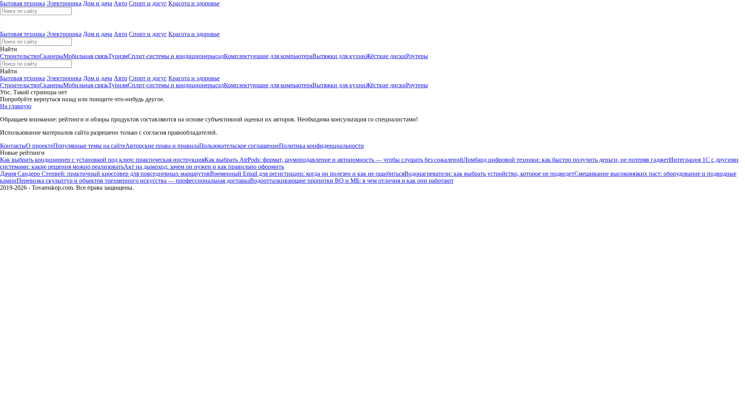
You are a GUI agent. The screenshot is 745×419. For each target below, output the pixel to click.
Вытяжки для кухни (339, 56)
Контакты (13, 145)
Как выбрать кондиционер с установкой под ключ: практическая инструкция (102, 159)
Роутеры (417, 56)
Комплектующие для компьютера (268, 56)
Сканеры (51, 56)
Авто (120, 3)
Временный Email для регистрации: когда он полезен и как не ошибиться (307, 173)
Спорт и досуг (148, 3)
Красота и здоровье (194, 3)
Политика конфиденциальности (321, 145)
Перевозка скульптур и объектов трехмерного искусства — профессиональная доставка (133, 180)
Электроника (64, 3)
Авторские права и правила (162, 145)
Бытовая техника (22, 3)
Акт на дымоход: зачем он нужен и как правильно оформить (204, 166)
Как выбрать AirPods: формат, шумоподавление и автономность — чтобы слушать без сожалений (333, 159)
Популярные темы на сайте (89, 145)
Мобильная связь (85, 56)
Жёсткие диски (386, 56)
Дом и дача (97, 3)
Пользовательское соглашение (239, 145)
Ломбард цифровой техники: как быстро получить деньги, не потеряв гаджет (566, 159)
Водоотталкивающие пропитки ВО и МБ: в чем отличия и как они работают (352, 180)
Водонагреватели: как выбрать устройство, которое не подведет (489, 173)
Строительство (20, 56)
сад (219, 56)
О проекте (39, 145)
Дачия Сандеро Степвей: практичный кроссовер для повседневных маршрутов (105, 173)
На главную (15, 106)
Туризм (118, 56)
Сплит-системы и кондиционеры (171, 56)
